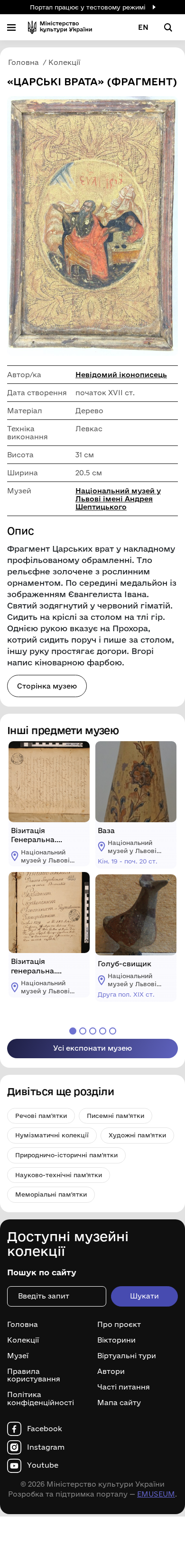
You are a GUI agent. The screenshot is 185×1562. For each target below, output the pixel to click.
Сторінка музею (47, 686)
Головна (22, 1324)
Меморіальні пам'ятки (51, 1194)
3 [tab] (92, 1031)
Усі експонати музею (92, 1048)
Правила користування (33, 1375)
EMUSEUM (156, 1494)
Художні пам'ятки (137, 1135)
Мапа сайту (119, 1403)
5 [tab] (112, 1031)
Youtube (42, 1465)
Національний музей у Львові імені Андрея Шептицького (118, 499)
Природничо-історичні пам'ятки (66, 1155)
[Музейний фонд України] (60, 27)
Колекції (23, 1340)
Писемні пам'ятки (115, 1115)
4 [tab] (102, 1031)
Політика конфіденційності (40, 1399)
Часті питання (123, 1387)
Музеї (17, 1356)
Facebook (44, 1429)
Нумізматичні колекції (52, 1135)
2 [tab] (82, 1031)
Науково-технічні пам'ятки (58, 1175)
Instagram (46, 1447)
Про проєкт (119, 1324)
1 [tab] (72, 1031)
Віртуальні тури (126, 1356)
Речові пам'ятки (41, 1115)
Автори (111, 1371)
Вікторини (116, 1340)
